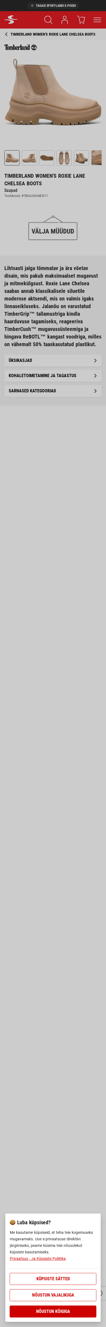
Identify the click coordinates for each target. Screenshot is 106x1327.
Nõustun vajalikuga (53, 1295)
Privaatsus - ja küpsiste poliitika (38, 1258)
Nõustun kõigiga (53, 1311)
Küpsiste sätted (53, 1278)
